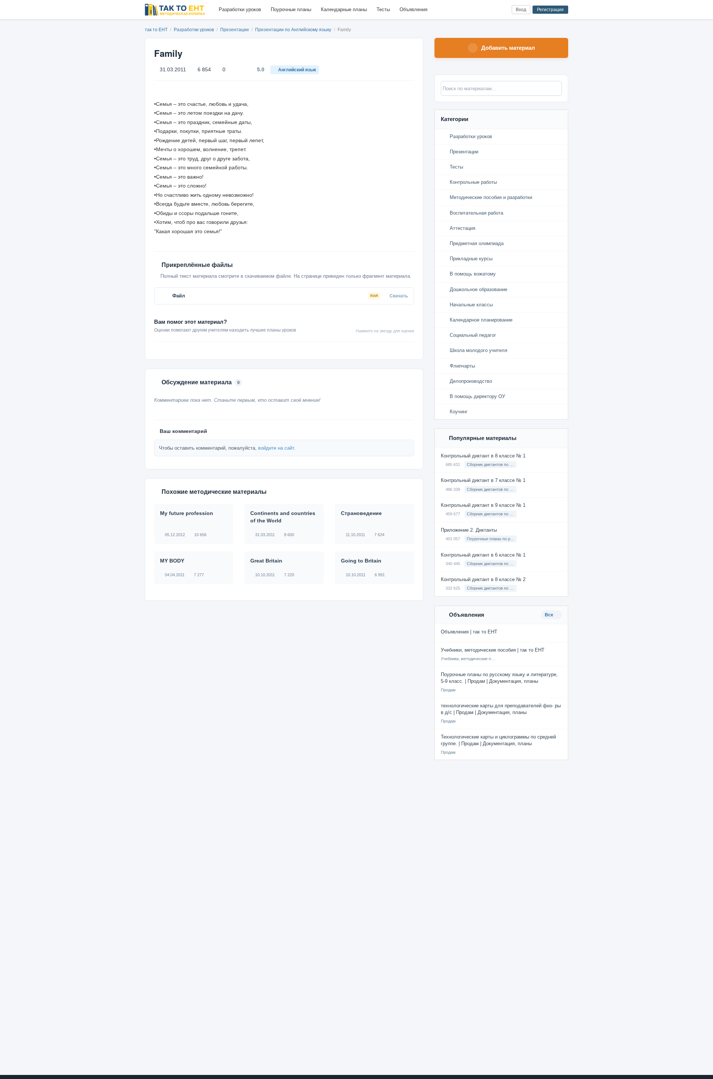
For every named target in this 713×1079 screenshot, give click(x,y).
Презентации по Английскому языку (293, 29)
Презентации (235, 29)
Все (549, 614)
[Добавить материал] (478, 10)
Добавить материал (508, 48)
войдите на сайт (276, 448)
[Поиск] (491, 10)
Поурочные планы (291, 9)
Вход (521, 9)
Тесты (383, 9)
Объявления (413, 9)
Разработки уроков (240, 9)
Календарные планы (344, 9)
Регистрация (550, 9)
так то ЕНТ (156, 29)
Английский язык (297, 69)
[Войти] (503, 10)
